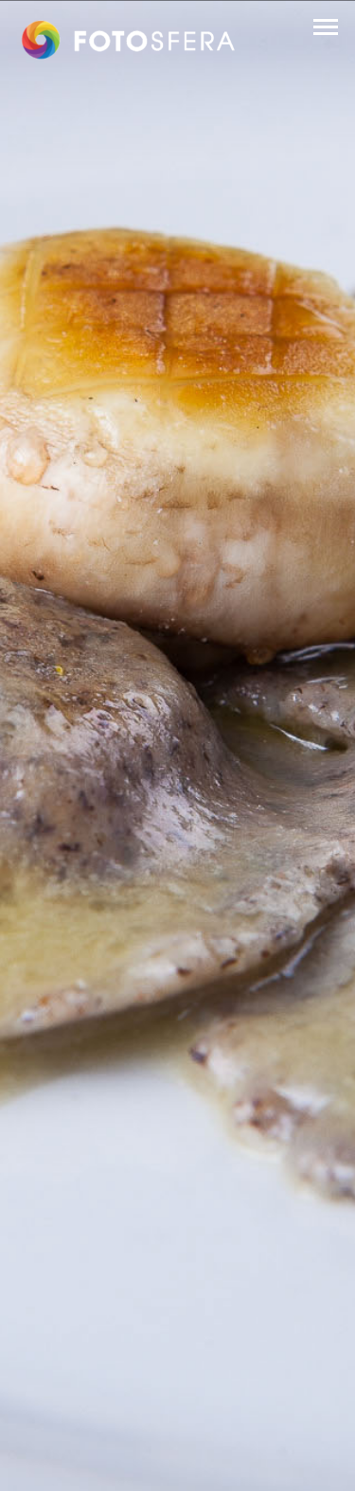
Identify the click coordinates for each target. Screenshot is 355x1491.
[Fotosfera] (128, 40)
